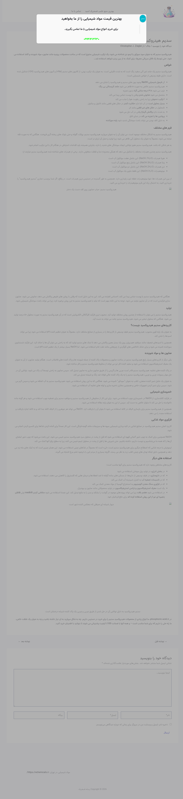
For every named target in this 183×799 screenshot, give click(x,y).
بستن (143, 18)
